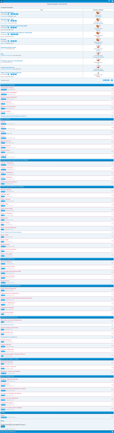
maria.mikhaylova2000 (98, 23)
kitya (2, 62)
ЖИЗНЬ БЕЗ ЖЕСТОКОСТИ (9, 317)
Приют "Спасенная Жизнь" (9, 249)
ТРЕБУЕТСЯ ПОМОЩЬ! (8, 85)
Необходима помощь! (7, 87)
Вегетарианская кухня (7, 324)
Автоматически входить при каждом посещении (13, 424)
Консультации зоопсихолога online (11, 271)
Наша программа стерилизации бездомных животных (16, 298)
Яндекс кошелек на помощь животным (11, 72)
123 (12, 13)
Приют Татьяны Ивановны (8, 227)
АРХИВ (3, 412)
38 (11, 41)
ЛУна (2, 54)
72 (13, 27)
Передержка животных (7, 307)
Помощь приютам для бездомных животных (14, 116)
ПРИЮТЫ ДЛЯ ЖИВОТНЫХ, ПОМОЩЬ (12, 187)
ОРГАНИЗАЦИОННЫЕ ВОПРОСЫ (11, 285)
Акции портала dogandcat (8, 288)
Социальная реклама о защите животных (13, 354)
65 (15, 20)
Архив (2, 415)
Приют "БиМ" (5, 240)
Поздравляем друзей (7, 402)
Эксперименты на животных (9, 337)
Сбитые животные (6, 102)
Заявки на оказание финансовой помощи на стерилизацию (16, 32)
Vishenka (98, 30)
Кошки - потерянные (7, 172)
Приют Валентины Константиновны (11, 232)
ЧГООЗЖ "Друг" (5, 194)
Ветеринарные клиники (8, 276)
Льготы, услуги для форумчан (9, 398)
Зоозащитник (4, 16)
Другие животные (6, 141)
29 (15, 74)
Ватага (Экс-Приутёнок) (7, 12)
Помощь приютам (6, 189)
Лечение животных (6, 261)
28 (13, 74)
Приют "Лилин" (5, 244)
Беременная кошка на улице (8, 47)
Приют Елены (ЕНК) (7, 208)
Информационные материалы (10, 293)
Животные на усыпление (8, 106)
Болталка (3, 39)
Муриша (2, 43)
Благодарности (5, 384)
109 (17, 34)
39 (13, 41)
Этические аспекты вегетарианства (11, 320)
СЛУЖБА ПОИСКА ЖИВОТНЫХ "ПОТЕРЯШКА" (14, 160)
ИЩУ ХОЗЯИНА (5, 119)
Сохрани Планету (6, 340)
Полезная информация (8, 302)
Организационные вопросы (9, 182)
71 (11, 27)
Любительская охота (7, 332)
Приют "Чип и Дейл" (7, 254)
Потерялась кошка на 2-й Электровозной (12, 60)
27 (11, 74)
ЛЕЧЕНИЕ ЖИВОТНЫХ (7, 259)
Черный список (5, 150)
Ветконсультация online (8, 266)
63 (11, 20)
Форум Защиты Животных (8, 431)
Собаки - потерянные (7, 163)
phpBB (7, 429)
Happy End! (4, 155)
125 (17, 13)
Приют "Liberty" (5, 222)
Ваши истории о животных (8, 366)
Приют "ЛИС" (5, 235)
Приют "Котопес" (6, 199)
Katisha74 (3, 48)
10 (111, 80)
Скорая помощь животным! (9, 97)
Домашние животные (7, 362)
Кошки (3, 131)
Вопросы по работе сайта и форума (11, 407)
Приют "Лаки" (5, 204)
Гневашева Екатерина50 (6, 55)
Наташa (2, 29)
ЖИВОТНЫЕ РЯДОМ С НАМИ (9, 359)
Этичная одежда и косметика (9, 327)
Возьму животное (6, 145)
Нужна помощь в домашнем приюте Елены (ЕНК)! (14, 26)
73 (15, 27)
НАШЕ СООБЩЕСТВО (7, 376)
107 (12, 34)
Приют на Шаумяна (6, 213)
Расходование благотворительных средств (13, 388)
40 (15, 41)
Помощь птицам (5, 111)
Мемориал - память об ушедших (10, 371)
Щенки (3, 126)
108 (14, 34)
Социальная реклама (7, 312)
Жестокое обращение (7, 349)
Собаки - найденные (7, 167)
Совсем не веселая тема (7, 67)
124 (14, 13)
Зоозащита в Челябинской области (11, 393)
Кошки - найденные (6, 177)
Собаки (3, 122)
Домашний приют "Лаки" (7, 19)
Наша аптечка (5, 280)
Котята (3, 136)
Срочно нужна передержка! (9, 92)
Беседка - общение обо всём (9, 379)
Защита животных (6, 344)
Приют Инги (4, 218)
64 (13, 20)
